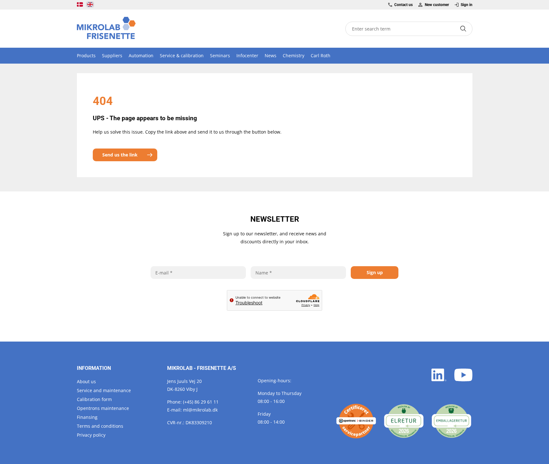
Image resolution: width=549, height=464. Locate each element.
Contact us (403, 5)
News (270, 55)
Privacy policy (91, 435)
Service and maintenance (104, 390)
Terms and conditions (100, 426)
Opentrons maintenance (103, 408)
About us (86, 381)
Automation (141, 55)
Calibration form (94, 399)
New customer (437, 5)
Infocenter (247, 55)
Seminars (220, 55)
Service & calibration (182, 55)
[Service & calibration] (356, 421)
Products (86, 55)
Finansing (87, 417)
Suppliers (112, 55)
